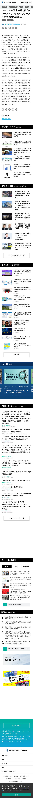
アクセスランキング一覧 (14, 604)
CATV (3, 20)
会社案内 (16, 776)
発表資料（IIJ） (6, 119)
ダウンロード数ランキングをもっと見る (18, 648)
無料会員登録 (24, 2)
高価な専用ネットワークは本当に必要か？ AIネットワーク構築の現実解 (18, 627)
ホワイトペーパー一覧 (16, 518)
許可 (16, 795)
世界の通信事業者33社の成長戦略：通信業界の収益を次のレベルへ (18, 617)
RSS (21, 781)
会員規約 (24, 778)
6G (27, 6)
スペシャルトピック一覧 (16, 255)
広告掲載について (24, 776)
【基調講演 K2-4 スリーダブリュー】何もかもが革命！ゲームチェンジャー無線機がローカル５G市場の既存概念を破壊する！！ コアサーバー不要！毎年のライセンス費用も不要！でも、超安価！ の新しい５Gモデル (18, 635)
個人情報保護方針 (13, 781)
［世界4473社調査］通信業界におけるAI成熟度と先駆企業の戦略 (18, 622)
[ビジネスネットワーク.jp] (9, 2)
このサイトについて (7, 776)
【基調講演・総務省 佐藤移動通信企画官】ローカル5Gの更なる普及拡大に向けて (18, 642)
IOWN (4, 6)
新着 (3, 759)
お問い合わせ (8, 778)
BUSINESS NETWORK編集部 (12, 24)
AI (21, 6)
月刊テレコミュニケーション (9, 771)
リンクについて (16, 778)
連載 (3, 767)
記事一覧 (17, 354)
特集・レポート (6, 755)
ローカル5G (13, 6)
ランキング (4, 763)
